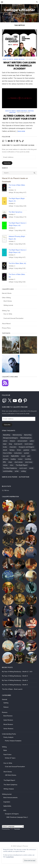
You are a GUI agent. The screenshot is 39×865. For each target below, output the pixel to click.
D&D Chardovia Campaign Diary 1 (17, 817)
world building (7, 471)
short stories (19, 462)
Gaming (6, 703)
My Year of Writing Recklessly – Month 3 (15, 685)
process (5, 459)
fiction (19, 450)
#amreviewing (17, 435)
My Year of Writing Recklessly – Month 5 (15, 676)
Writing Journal (8, 305)
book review (29, 444)
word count (23, 468)
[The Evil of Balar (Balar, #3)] (5, 266)
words (31, 468)
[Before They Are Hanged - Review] (10, 364)
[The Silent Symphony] (5, 215)
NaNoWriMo (15, 456)
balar (4, 444)
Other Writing (6, 298)
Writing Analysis (9, 789)
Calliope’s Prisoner (19, 10)
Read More (21, 131)
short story (28, 462)
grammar (26, 450)
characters (13, 447)
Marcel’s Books (7, 293)
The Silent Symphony (15, 212)
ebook (5, 450)
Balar (5, 750)
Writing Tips (6, 311)
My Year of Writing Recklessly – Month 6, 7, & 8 (17, 672)
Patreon (6, 707)
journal (26, 453)
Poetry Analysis (8, 737)
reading (13, 459)
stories (5, 465)
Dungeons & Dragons (12, 814)
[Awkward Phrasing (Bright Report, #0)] (5, 239)
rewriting (28, 459)
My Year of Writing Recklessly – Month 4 (15, 680)
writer (17, 471)
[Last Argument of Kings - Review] (10, 345)
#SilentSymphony (26, 438)
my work (5, 456)
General (4, 699)
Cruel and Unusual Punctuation (13, 318)
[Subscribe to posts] (5, 386)
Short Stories (8, 301)
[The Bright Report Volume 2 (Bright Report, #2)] (5, 253)
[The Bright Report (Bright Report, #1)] (5, 201)
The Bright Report (21, 465)
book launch (18, 444)
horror (34, 450)
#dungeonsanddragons (10, 438)
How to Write (8, 59)
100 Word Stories (10, 775)
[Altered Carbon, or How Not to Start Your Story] (19, 98)
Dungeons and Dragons (26, 447)
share (10, 462)
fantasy (12, 450)
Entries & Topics (10, 758)
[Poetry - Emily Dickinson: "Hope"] (28, 345)
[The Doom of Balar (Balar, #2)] (5, 277)
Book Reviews (8, 716)
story (11, 465)
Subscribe (7, 163)
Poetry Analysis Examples (13, 741)
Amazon (12, 441)
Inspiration (7, 802)
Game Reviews (8, 720)
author (32, 441)
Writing (4, 747)
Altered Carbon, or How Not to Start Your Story (19, 117)
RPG (4, 462)
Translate (17, 829)
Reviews (4, 712)
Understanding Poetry (9, 734)
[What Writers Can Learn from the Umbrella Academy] (19, 43)
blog (10, 444)
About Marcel (6, 324)
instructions (18, 453)
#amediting (6, 435)
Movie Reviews (8, 724)
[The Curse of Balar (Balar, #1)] (5, 188)
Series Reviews (19, 59)
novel (23, 456)
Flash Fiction (7, 755)
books (5, 447)
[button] (8, 506)
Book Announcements (11, 798)
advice (5, 441)
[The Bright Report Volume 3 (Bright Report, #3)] (5, 226)
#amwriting (27, 435)
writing (23, 471)
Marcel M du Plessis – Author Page (15, 477)
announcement (22, 441)
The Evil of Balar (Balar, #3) (17, 263)
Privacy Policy (6, 328)
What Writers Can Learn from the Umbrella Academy (19, 65)
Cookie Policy (10, 857)
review (20, 459)
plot (29, 456)
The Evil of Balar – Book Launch (12, 689)
